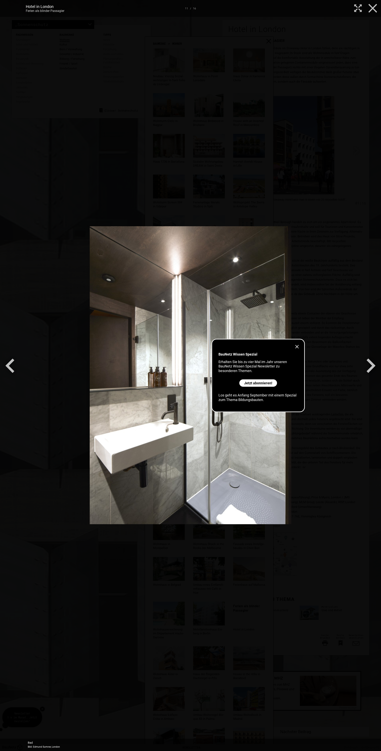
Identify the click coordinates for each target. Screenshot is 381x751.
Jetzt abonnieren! (258, 383)
